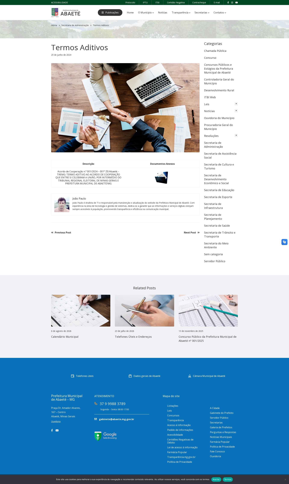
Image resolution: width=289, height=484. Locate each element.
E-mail (217, 2)
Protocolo (130, 2)
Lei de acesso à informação (182, 447)
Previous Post (63, 232)
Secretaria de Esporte (218, 197)
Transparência (175, 420)
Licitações (172, 405)
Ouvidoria (215, 456)
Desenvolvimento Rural (219, 90)
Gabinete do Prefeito (221, 413)
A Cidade (215, 408)
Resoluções (211, 136)
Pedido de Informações (180, 430)
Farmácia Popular (177, 452)
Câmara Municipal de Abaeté (209, 376)
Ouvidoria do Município (219, 118)
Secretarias (216, 422)
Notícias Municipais (221, 437)
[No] (285, 479)
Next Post (190, 232)
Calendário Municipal (64, 336)
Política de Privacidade (179, 462)
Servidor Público (214, 261)
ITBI (157, 2)
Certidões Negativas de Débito (180, 441)
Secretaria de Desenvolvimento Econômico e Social (216, 179)
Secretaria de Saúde (217, 225)
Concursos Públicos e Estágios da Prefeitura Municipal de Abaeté (218, 68)
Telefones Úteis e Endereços (133, 336)
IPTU (145, 2)
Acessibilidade (175, 434)
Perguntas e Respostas (223, 432)
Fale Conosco (217, 451)
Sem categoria (213, 254)
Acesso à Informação (179, 425)
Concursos (173, 415)
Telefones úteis (84, 376)
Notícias (209, 111)
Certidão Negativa (176, 2)
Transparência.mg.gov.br (181, 457)
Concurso (210, 58)
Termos (228, 479)
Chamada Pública (215, 51)
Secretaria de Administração (75, 25)
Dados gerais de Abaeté (147, 376)
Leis (206, 104)
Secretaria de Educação (219, 190)
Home (54, 25)
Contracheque (199, 2)
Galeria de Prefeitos (221, 427)
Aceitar (216, 479)
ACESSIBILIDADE (59, 2)
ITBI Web (210, 97)
